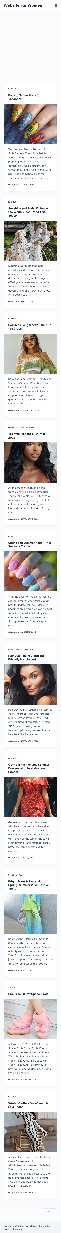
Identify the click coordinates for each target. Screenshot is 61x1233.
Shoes (11, 987)
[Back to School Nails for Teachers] (30, 124)
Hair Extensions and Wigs (21, 427)
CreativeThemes (13, 1229)
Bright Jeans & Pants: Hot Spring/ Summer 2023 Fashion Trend (29, 885)
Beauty (12, 89)
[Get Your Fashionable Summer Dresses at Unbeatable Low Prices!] (30, 797)
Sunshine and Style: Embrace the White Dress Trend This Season (28, 212)
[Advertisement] (30, 42)
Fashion (12, 202)
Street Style (15, 875)
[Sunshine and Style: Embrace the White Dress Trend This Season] (30, 241)
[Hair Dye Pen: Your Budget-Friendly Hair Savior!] (30, 684)
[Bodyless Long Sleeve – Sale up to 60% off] (30, 354)
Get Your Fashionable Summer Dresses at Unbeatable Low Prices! (28, 768)
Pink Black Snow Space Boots (28, 994)
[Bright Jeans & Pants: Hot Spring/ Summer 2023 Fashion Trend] (30, 914)
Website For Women (23, 5)
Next (49, 1211)
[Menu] (56, 5)
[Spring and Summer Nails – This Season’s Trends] (30, 571)
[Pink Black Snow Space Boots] (30, 1019)
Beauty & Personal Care (21, 649)
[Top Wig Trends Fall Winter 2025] (30, 462)
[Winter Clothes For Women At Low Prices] (30, 1132)
